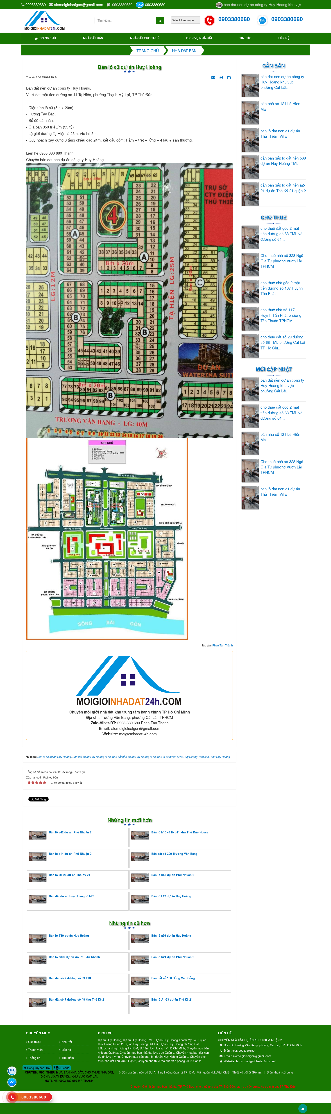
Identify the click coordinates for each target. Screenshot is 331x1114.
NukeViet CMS (220, 1072)
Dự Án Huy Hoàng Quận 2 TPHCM (171, 1072)
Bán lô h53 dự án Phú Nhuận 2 (172, 875)
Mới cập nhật (274, 369)
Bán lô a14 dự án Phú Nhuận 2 (70, 853)
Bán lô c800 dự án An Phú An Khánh (74, 957)
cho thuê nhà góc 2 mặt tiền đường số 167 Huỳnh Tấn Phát (282, 288)
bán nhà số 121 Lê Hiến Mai (280, 106)
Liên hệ (283, 38)
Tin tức (245, 38)
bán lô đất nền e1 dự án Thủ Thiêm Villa (280, 133)
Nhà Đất (66, 1042)
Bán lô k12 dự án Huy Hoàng (171, 896)
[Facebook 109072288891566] (11, 1082)
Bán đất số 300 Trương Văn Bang (174, 853)
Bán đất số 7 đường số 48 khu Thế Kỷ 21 (77, 999)
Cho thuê (274, 217)
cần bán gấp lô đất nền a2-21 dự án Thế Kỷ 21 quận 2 (283, 187)
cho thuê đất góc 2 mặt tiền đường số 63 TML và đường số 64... (281, 233)
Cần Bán (273, 65)
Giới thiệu (34, 1042)
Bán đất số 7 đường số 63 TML (70, 978)
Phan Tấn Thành (222, 645)
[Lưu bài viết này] (229, 76)
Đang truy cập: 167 (38, 1068)
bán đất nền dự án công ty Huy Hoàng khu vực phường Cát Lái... (282, 82)
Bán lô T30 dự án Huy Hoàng (69, 935)
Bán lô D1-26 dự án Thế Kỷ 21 (69, 875)
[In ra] (222, 76)
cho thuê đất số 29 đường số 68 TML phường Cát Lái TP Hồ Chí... (283, 342)
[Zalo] (11, 1071)
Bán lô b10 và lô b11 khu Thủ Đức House (179, 832)
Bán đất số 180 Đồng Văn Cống (173, 978)
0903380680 (35, 4)
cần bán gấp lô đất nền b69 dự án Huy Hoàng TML (283, 160)
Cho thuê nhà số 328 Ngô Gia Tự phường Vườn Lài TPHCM (282, 261)
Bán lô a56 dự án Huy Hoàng (171, 935)
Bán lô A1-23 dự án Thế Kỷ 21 (172, 999)
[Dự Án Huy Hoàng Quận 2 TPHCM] (45, 20)
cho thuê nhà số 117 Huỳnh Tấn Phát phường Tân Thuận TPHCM (281, 315)
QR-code (63, 1068)
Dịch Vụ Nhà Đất (199, 38)
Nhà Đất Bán (93, 38)
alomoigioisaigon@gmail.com (78, 4)
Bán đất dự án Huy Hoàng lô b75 (71, 896)
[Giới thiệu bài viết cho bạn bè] (213, 76)
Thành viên (35, 1049)
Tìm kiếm (67, 1057)
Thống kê (34, 1057)
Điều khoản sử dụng (280, 1072)
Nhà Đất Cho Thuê (144, 38)
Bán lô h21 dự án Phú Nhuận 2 (172, 957)
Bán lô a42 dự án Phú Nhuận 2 (70, 832)
